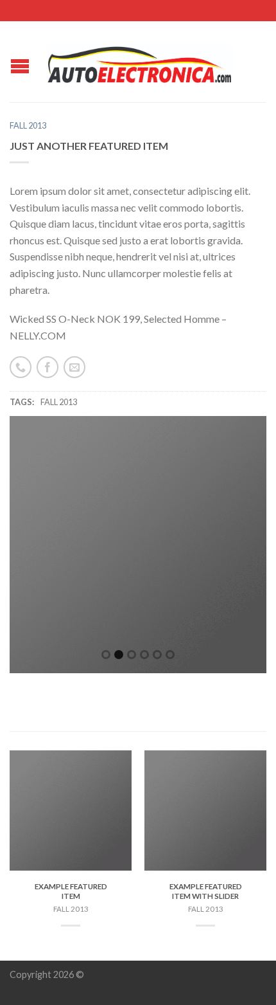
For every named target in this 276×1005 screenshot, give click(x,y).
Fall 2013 (28, 125)
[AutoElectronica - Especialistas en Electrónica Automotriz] (139, 61)
